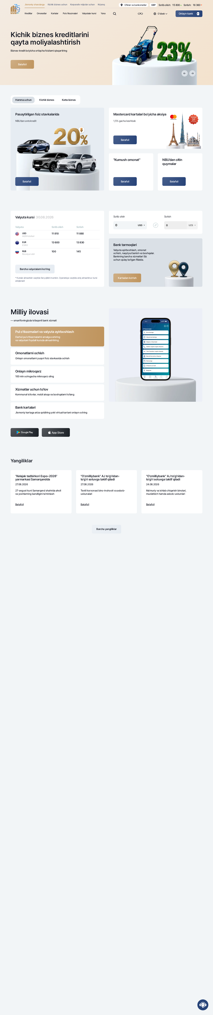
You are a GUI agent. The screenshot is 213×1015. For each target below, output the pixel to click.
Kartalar (54, 13)
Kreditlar (28, 13)
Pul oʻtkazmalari (70, 13)
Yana (103, 13)
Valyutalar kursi (89, 13)
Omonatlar (41, 13)
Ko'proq (101, 4)
